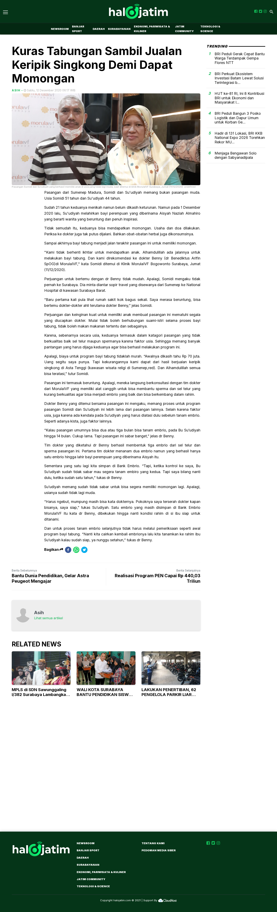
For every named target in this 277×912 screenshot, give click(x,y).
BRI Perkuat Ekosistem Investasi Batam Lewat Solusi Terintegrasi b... (239, 77)
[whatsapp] (76, 549)
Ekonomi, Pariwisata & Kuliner (152, 29)
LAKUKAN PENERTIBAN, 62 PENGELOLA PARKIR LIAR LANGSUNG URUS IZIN (169, 694)
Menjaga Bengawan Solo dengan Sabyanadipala (236, 155)
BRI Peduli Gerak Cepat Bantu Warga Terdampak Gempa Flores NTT (240, 58)
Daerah (99, 28)
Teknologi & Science (210, 29)
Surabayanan (119, 28)
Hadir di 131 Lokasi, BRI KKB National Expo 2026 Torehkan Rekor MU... (240, 137)
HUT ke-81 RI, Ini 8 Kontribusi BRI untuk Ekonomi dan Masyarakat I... (239, 97)
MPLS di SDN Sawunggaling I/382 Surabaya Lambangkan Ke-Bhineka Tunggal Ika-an (40, 694)
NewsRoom (60, 28)
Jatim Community (184, 29)
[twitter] (84, 549)
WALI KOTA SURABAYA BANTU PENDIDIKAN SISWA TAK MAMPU (104, 694)
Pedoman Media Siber (159, 850)
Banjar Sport (78, 29)
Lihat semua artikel (48, 618)
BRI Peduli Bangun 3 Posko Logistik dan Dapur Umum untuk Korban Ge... (238, 117)
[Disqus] (138, 772)
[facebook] (68, 549)
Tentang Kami (153, 843)
